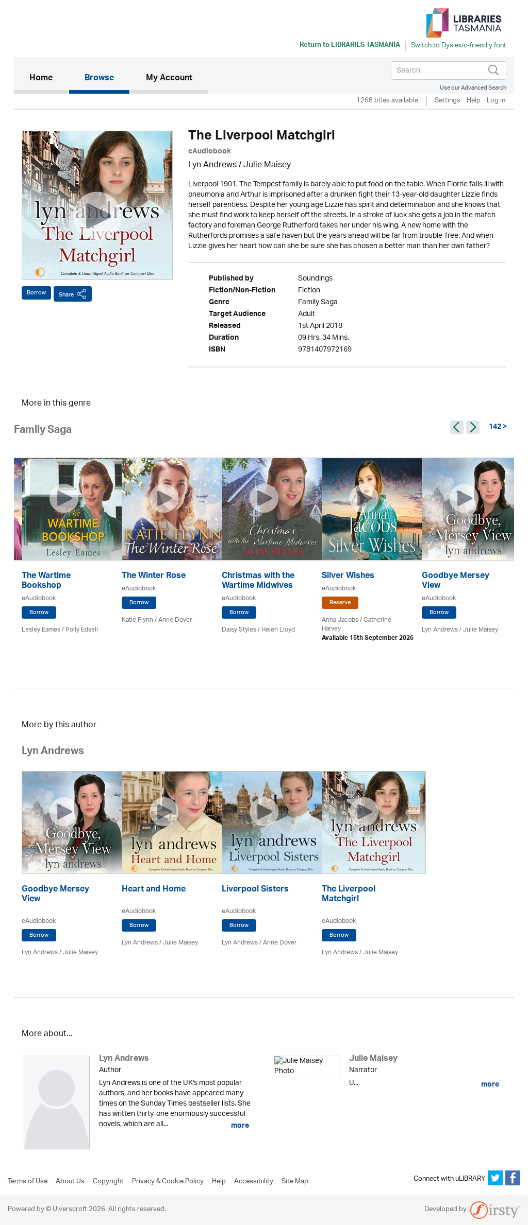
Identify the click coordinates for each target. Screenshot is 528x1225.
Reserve (340, 603)
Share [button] (66, 294)
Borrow (36, 292)
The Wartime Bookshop (46, 581)
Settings (447, 101)
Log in (496, 101)
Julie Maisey (267, 165)
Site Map (295, 1182)
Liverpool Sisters (255, 890)
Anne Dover (175, 620)
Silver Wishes (348, 577)
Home (48, 78)
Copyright (108, 1182)
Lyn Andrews (212, 165)
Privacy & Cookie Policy (168, 1182)
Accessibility (253, 1182)
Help (474, 101)
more (239, 1125)
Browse (99, 79)
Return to (350, 45)
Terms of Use (27, 1182)
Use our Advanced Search (473, 87)
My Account (169, 79)
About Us (70, 1182)
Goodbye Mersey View (455, 581)
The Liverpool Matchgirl (348, 895)
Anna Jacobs (340, 620)
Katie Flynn (137, 620)
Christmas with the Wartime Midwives (258, 581)
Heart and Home (154, 890)
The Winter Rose (154, 577)
